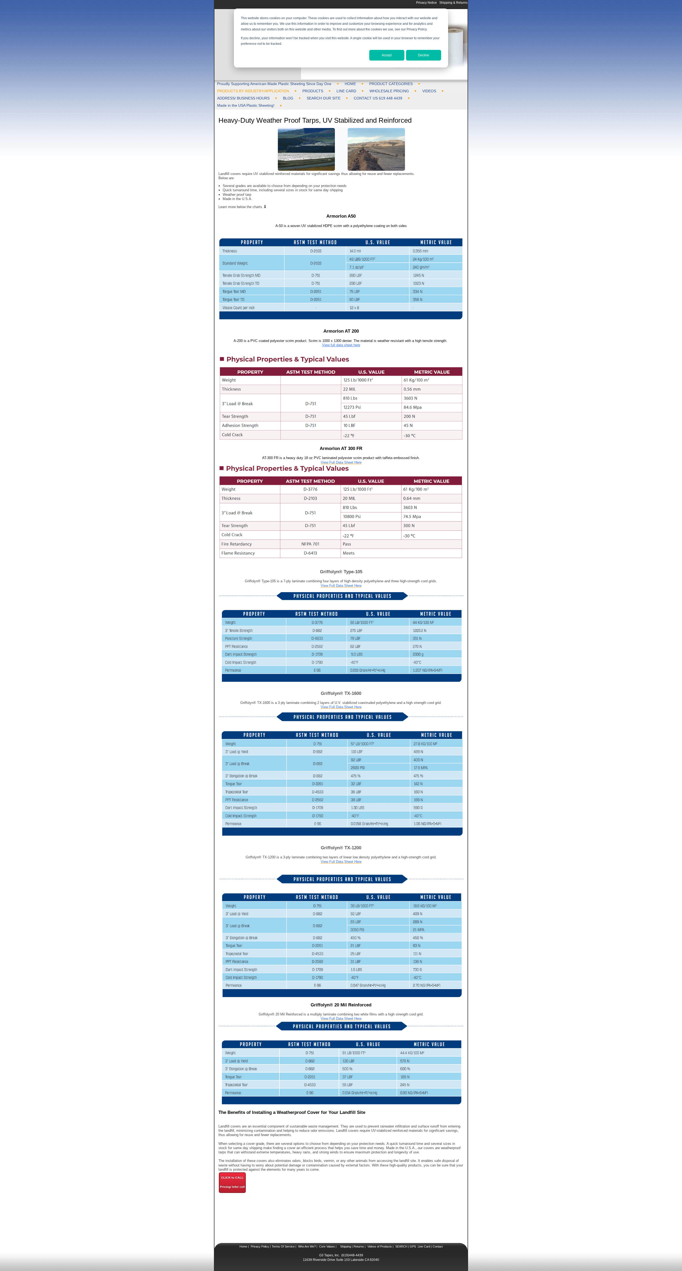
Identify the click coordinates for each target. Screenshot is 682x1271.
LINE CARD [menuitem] (346, 91)
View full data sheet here (341, 345)
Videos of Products (379, 1246)
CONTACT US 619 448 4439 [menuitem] (378, 98)
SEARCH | (402, 1246)
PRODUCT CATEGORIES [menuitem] (391, 84)
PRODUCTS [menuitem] (312, 91)
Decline (423, 55)
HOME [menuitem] (350, 84)
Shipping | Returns (351, 1246)
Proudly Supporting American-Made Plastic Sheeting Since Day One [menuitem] (274, 84)
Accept (387, 55)
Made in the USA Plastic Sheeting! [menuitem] (245, 105)
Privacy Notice (426, 2)
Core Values (326, 1246)
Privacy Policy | (260, 1246)
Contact (437, 1246)
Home (243, 1246)
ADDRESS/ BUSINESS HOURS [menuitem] (243, 98)
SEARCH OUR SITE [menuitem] (323, 98)
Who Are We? (306, 1246)
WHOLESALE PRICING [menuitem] (389, 91)
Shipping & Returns (453, 2)
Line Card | (424, 1246)
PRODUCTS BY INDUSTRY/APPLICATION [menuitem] (253, 91)
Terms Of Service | (284, 1246)
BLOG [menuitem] (288, 98)
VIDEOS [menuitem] (429, 91)
